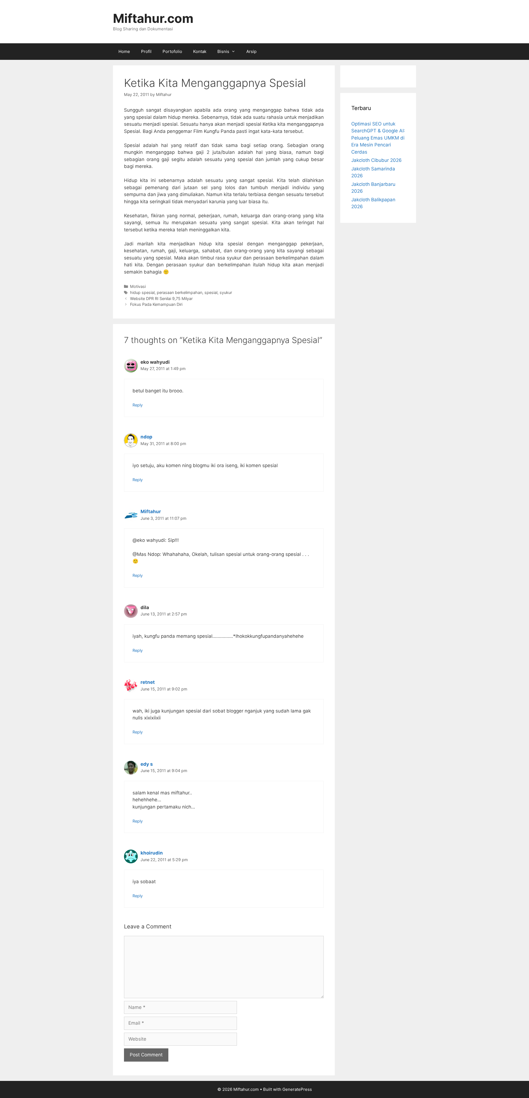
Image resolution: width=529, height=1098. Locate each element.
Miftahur (151, 511)
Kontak (199, 51)
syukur (226, 292)
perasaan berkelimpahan (179, 292)
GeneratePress (297, 1089)
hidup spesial (142, 292)
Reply (138, 405)
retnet (148, 682)
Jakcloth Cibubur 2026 (376, 160)
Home (124, 51)
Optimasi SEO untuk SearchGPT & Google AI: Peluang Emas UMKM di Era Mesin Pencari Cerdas (378, 138)
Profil (146, 51)
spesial (210, 292)
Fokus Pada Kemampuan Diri (156, 304)
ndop (146, 437)
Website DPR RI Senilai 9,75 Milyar (161, 298)
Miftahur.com (153, 18)
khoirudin (152, 853)
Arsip (251, 51)
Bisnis (223, 51)
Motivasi (138, 286)
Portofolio (172, 51)
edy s (147, 764)
